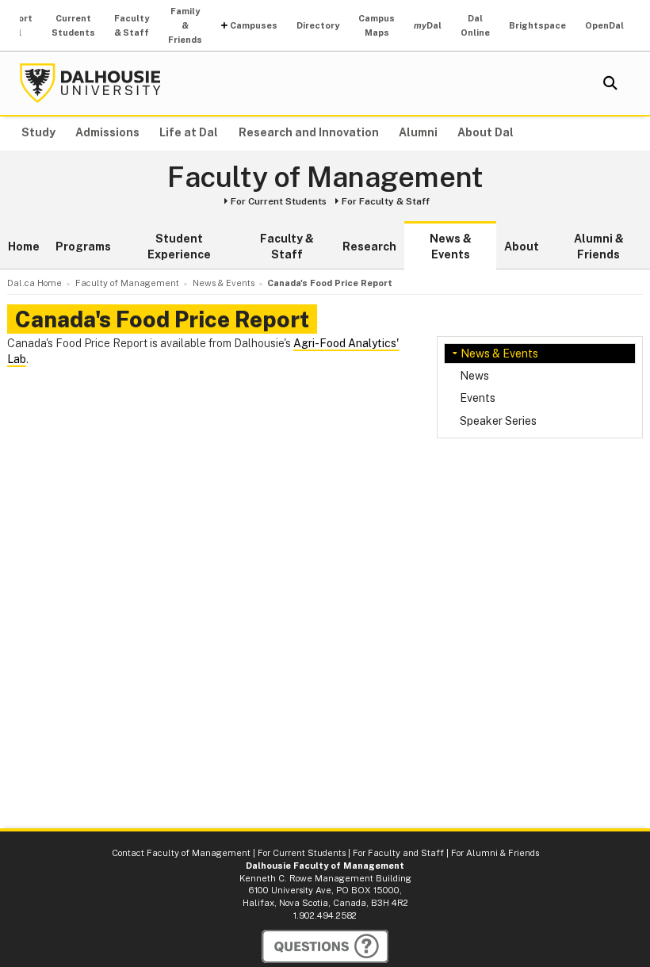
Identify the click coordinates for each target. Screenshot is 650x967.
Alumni (418, 132)
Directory (317, 25)
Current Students (73, 25)
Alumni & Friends (599, 246)
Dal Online (475, 25)
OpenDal (604, 25)
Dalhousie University (90, 83)
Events (477, 398)
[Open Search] (610, 83)
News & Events (451, 246)
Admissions (107, 132)
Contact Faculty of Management (181, 852)
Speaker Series (498, 421)
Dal (428, 25)
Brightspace (537, 25)
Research (369, 246)
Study (38, 132)
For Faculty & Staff (386, 201)
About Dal (485, 132)
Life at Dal (188, 132)
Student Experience (179, 246)
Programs (83, 246)
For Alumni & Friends (495, 852)
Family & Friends (185, 25)
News (474, 375)
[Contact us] (325, 946)
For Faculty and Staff (398, 852)
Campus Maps (376, 25)
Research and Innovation (309, 132)
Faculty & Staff (131, 25)
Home (24, 246)
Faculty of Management (325, 177)
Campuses (253, 25)
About (521, 246)
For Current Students (279, 201)
